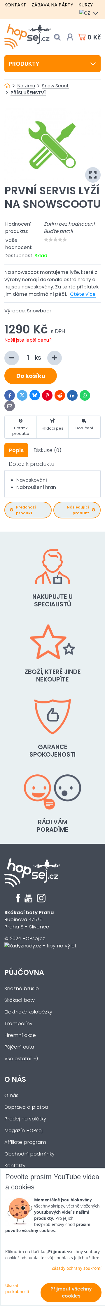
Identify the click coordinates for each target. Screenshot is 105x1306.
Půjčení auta (19, 1047)
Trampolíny (18, 1023)
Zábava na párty (52, 4)
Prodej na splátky (25, 1118)
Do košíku (30, 376)
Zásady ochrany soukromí (77, 1268)
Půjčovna (24, 972)
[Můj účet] (70, 37)
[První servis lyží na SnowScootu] (52, 145)
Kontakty (14, 1165)
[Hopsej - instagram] (41, 900)
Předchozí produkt (26, 510)
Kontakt (15, 4)
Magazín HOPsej (23, 1130)
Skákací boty (19, 1000)
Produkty (24, 64)
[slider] (55, 239)
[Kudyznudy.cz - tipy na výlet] (40, 945)
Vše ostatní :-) (21, 1058)
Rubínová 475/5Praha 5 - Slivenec (29, 919)
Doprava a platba (26, 1107)
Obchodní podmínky (29, 1154)
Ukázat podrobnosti (17, 1288)
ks (39, 357)
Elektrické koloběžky (28, 1012)
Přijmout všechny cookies (71, 1292)
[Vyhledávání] (57, 37)
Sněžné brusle (21, 988)
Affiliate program (25, 1142)
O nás (15, 1079)
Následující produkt (78, 510)
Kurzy (85, 4)
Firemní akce (20, 1035)
